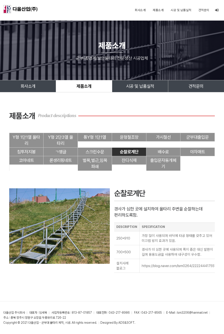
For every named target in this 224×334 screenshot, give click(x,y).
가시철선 (163, 137)
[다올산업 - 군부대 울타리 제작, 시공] (20, 9)
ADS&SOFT (126, 322)
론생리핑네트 (60, 160)
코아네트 (26, 160)
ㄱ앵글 (60, 151)
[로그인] (217, 10)
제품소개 (158, 10)
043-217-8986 (119, 312)
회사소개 (140, 10)
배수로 (163, 151)
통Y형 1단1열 (95, 137)
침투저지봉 (26, 151)
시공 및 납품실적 (181, 10)
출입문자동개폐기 (163, 163)
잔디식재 (129, 160)
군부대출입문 (197, 137)
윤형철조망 (129, 137)
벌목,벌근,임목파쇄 (95, 163)
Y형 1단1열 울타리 (26, 140)
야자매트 (197, 151)
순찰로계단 (129, 151)
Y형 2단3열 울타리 (60, 140)
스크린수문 (95, 151)
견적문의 (203, 10)
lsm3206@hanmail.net (192, 312)
